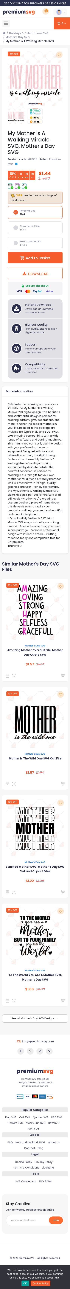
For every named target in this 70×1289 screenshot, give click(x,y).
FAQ (10, 1142)
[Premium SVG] (8, 676)
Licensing (48, 1167)
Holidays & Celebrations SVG (29, 33)
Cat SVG (24, 1117)
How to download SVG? (30, 1142)
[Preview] (14, 676)
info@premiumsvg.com (38, 1041)
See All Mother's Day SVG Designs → (35, 1018)
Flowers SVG (15, 1123)
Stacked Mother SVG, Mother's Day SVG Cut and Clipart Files (35, 869)
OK (25, 1283)
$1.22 (30, 881)
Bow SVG (54, 1123)
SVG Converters (25, 1181)
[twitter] (30, 1051)
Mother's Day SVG (18, 37)
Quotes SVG (41, 1117)
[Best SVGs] (8, 1000)
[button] (60, 12)
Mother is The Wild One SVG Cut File (35, 758)
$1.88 (29, 989)
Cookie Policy (23, 1162)
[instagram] (39, 1051)
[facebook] (20, 1051)
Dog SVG (10, 1117)
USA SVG (56, 1117)
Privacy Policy (43, 1162)
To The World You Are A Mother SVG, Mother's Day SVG (35, 977)
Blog (40, 1148)
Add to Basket (38, 258)
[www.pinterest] (49, 1051)
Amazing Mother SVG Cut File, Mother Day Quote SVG (35, 652)
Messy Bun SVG (36, 1123)
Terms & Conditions (26, 1167)
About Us (54, 1142)
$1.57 (30, 664)
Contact (29, 1148)
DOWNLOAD (37, 274)
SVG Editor (45, 1181)
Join (56, 1220)
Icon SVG (33, 1128)
